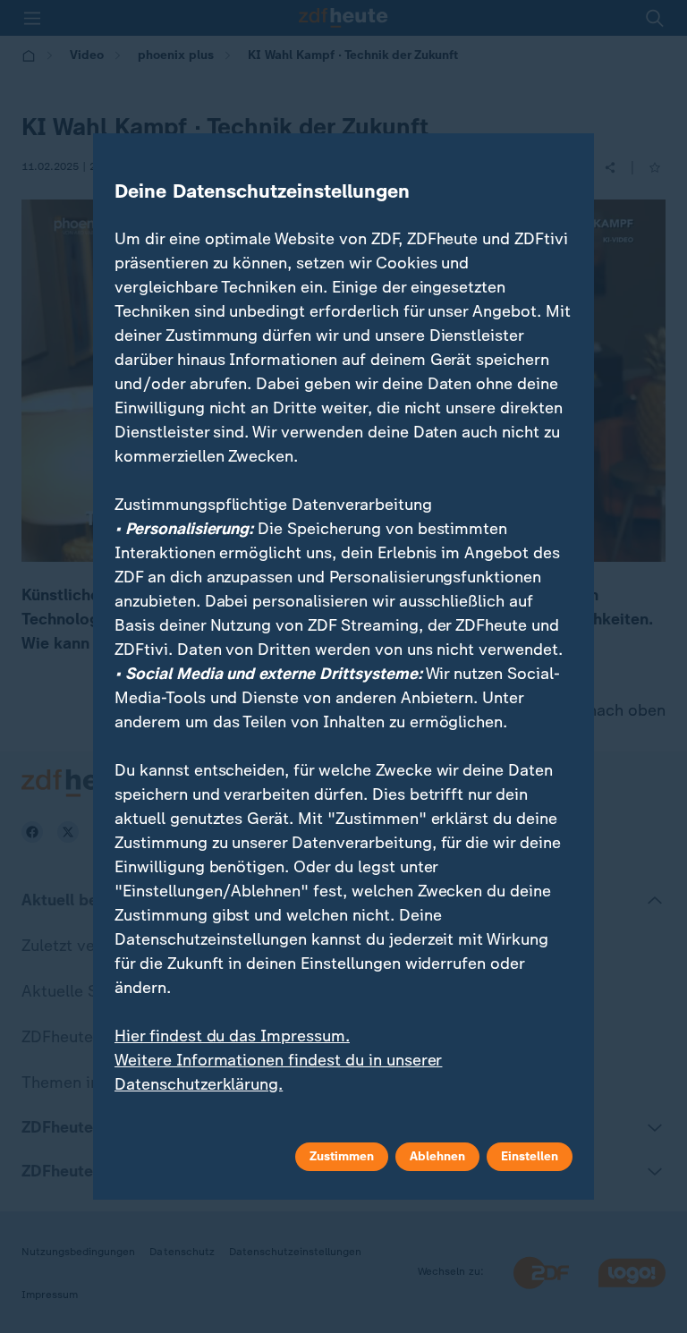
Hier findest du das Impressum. (232, 1036)
